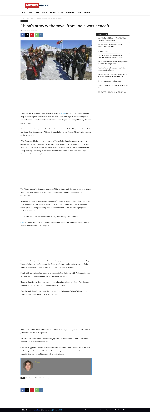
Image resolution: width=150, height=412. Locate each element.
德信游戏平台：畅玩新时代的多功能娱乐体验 (112, 92)
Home (22, 18)
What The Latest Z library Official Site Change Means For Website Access (112, 39)
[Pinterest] (32, 35)
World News (29, 18)
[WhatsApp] (37, 35)
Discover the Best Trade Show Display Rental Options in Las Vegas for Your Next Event (112, 75)
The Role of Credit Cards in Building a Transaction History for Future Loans (110, 56)
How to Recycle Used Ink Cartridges (109, 81)
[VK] (41, 35)
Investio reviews (103, 51)
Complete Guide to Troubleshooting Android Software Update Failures (112, 69)
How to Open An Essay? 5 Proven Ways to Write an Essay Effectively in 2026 (113, 63)
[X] (27, 35)
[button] (127, 12)
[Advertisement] (56, 96)
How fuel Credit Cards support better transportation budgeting (110, 45)
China (63, 113)
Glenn (24, 30)
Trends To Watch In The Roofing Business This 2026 (113, 86)
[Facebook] (23, 35)
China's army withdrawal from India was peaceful (39, 377)
